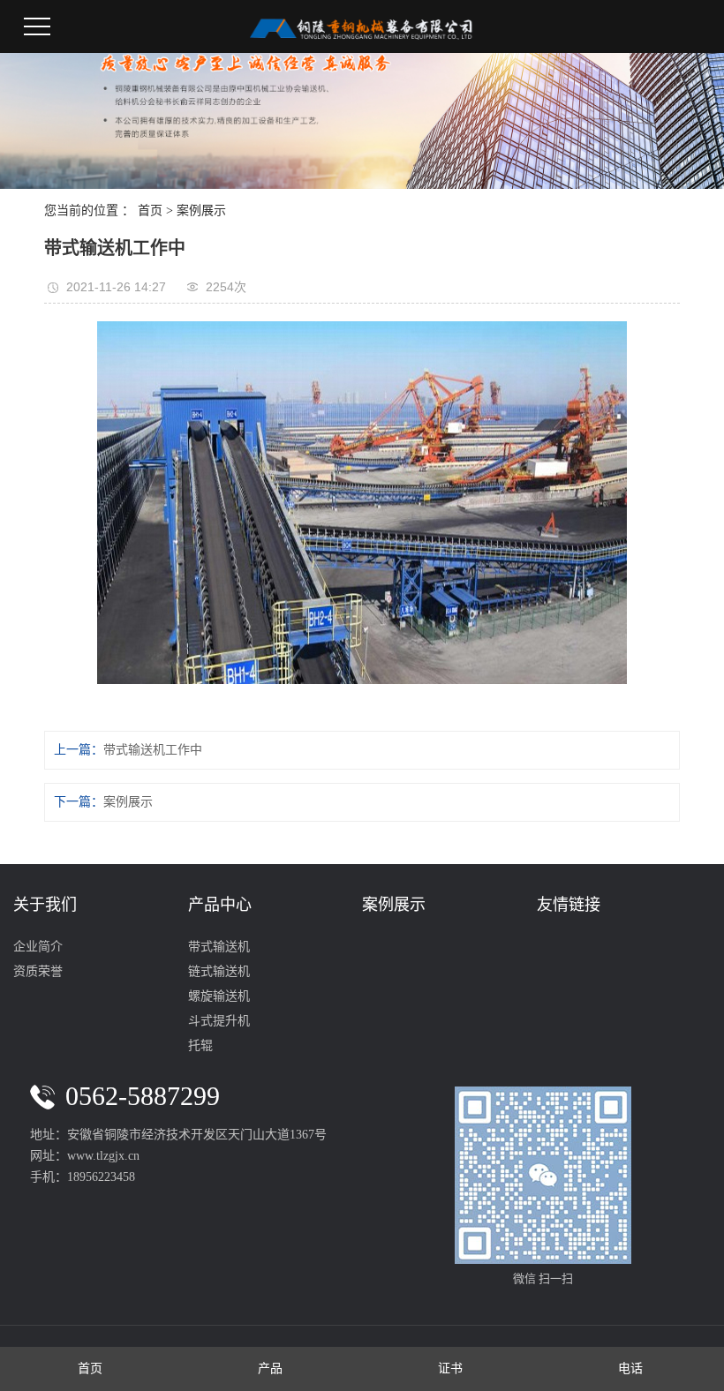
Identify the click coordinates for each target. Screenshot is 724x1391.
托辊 (200, 1045)
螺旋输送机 (219, 996)
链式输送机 (219, 971)
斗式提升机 (219, 1020)
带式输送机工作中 (152, 749)
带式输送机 (219, 946)
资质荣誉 (38, 971)
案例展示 (201, 210)
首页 (150, 210)
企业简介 (38, 946)
